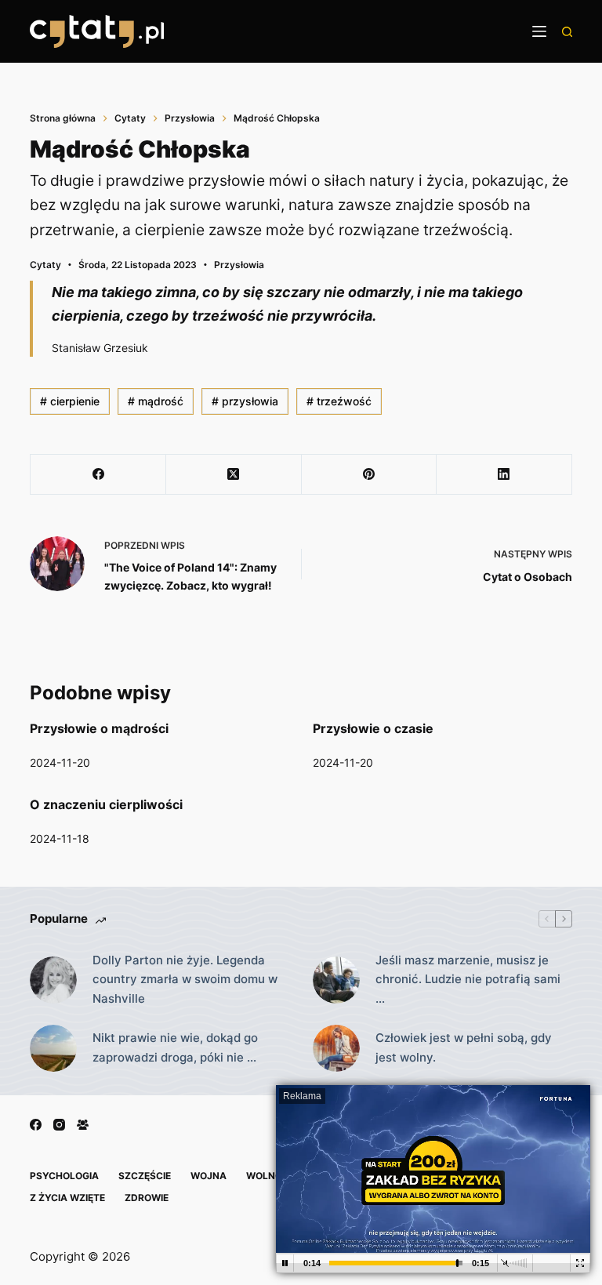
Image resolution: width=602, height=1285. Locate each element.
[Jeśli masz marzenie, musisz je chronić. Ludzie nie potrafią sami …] (336, 980)
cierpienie (70, 401)
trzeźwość (339, 401)
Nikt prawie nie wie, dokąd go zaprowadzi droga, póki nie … (175, 1047)
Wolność (271, 1176)
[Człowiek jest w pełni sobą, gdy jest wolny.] (336, 1048)
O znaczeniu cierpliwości (106, 804)
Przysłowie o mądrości (99, 728)
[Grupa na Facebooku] (83, 1125)
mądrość (155, 401)
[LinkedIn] (504, 475)
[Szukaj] (567, 32)
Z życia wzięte (67, 1197)
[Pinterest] (369, 475)
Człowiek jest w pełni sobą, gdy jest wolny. (463, 1047)
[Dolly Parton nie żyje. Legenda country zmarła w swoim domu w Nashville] (53, 980)
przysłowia (245, 401)
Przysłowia (239, 264)
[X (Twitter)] (234, 475)
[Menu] (539, 31)
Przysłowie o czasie (373, 728)
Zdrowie (147, 1197)
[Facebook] (98, 475)
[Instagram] (59, 1125)
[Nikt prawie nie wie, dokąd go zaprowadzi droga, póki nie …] (53, 1048)
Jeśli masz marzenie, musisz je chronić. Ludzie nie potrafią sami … (467, 980)
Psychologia (64, 1176)
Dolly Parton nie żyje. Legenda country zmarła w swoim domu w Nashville (184, 980)
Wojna (208, 1176)
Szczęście (144, 1176)
